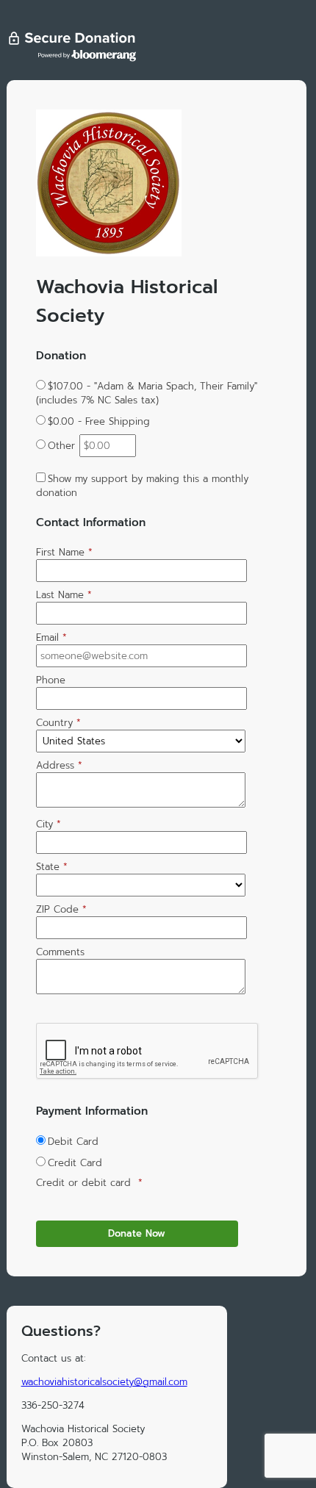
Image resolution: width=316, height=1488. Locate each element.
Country (58, 723)
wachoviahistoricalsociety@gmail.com (104, 1382)
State (52, 867)
